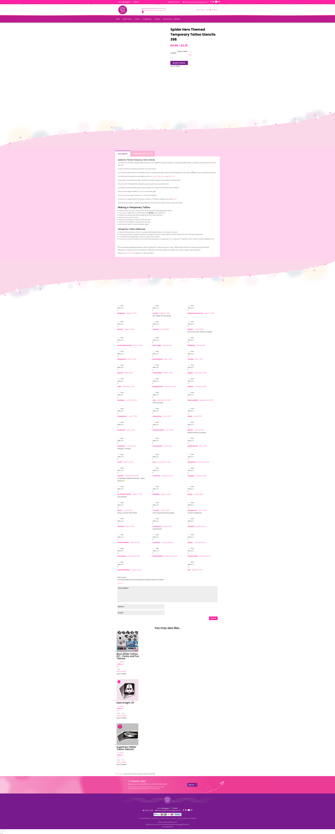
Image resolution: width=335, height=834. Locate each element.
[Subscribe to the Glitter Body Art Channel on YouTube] (216, 2)
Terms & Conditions (144, 818)
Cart (207, 10)
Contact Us (185, 818)
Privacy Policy (155, 818)
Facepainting (147, 19)
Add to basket (180, 63)
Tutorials (173, 818)
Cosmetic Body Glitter (158, 176)
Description (123, 154)
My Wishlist (193, 818)
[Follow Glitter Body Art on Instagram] (213, 2)
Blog (179, 818)
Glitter (118, 19)
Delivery (163, 818)
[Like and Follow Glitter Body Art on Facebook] (183, 810)
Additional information (142, 153)
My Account (200, 10)
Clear (190, 55)
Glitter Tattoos (127, 19)
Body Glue (171, 176)
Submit (213, 618)
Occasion (157, 19)
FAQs (168, 818)
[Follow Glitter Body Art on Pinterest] (219, 2)
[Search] (142, 12)
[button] (121, 671)
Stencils (137, 19)
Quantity (173, 53)
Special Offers (167, 19)
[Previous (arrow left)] (0, 833)
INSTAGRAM (131, 253)
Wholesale (177, 19)
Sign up (191, 785)
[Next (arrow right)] (2, 833)
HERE (175, 199)
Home (117, 774)
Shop (121, 774)
